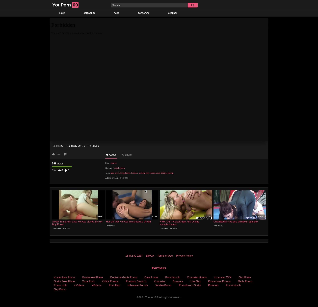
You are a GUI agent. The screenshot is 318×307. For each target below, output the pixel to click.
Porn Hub (114, 285)
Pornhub (213, 285)
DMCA (150, 255)
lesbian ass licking (158, 173)
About (112, 154)
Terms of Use (165, 255)
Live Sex (195, 281)
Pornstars (143, 13)
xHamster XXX (223, 277)
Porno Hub (60, 285)
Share (128, 154)
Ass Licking (119, 168)
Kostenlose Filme (92, 277)
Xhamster (159, 281)
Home (62, 13)
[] (193, 5)
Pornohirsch (172, 277)
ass (112, 173)
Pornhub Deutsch (136, 281)
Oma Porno (151, 277)
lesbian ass (144, 173)
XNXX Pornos (110, 281)
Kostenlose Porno (64, 277)
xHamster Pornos (138, 285)
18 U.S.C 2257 (134, 255)
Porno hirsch (233, 285)
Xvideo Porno (163, 285)
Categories (89, 13)
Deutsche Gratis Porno (123, 277)
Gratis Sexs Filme (64, 281)
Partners (159, 268)
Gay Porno (60, 289)
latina (127, 173)
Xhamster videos (197, 277)
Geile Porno (245, 281)
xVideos (96, 285)
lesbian (134, 173)
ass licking (119, 173)
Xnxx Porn (88, 281)
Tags (116, 13)
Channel (172, 13)
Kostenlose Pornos (219, 281)
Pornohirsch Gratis (190, 285)
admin (114, 163)
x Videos (79, 285)
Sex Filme (245, 277)
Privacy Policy (184, 255)
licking (170, 173)
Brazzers (178, 281)
